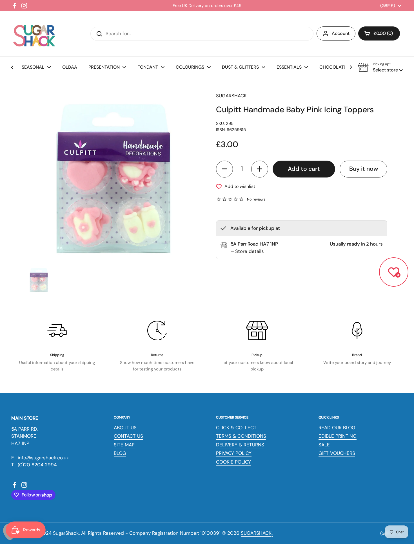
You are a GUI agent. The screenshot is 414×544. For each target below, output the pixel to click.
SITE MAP (124, 445)
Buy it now (363, 169)
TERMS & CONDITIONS (241, 436)
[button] (379, 33)
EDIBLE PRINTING (338, 436)
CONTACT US (128, 436)
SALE (324, 445)
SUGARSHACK (256, 533)
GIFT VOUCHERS (337, 453)
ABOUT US (125, 427)
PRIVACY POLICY (233, 453)
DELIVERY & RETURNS (240, 445)
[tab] (247, 251)
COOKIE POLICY (233, 462)
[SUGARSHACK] (33, 34)
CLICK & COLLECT (236, 427)
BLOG (120, 453)
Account (341, 33)
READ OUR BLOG (337, 427)
